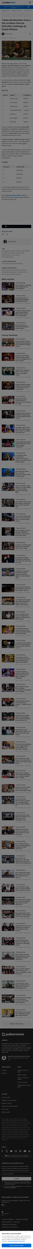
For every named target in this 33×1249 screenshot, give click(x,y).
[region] (16, 1240)
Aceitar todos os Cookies (16, 1245)
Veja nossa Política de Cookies (16, 1241)
